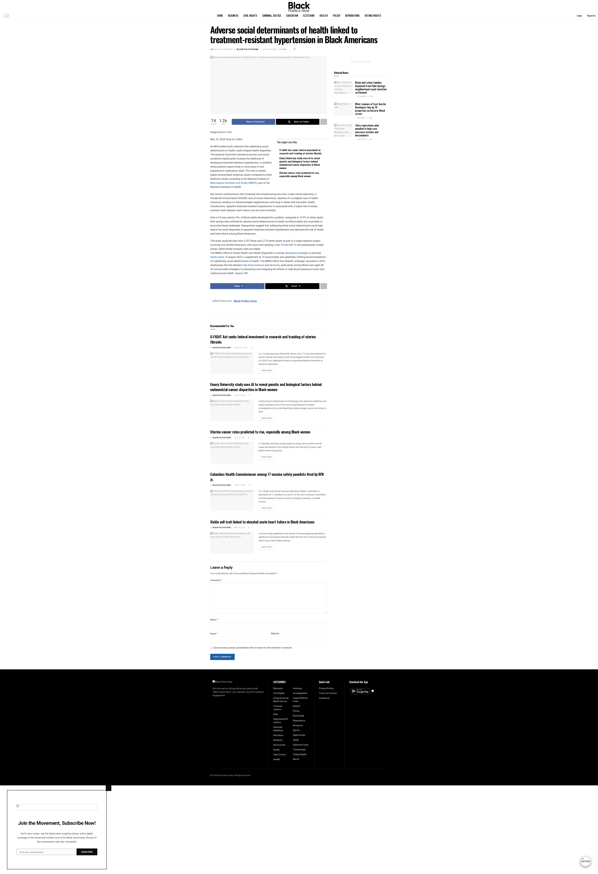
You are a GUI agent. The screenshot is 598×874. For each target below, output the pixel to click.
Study (296, 740)
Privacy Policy (326, 688)
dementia (275, 265)
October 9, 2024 (270, 49)
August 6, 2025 (240, 347)
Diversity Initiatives (278, 729)
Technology (299, 749)
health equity (217, 257)
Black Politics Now (247, 49)
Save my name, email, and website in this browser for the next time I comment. (252, 647)
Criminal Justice (271, 15)
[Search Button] (568, 15)
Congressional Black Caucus (281, 699)
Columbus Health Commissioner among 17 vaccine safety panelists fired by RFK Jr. (267, 476)
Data (275, 714)
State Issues (299, 735)
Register (591, 15)
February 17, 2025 (364, 118)
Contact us (324, 698)
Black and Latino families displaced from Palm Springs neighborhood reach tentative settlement (371, 87)
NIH (246, 273)
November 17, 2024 (364, 96)
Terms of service (328, 693)
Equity (276, 749)
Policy (336, 15)
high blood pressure (253, 265)
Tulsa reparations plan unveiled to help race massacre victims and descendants (367, 130)
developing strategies (296, 253)
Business (233, 15)
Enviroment (279, 745)
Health (324, 15)
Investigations (300, 693)
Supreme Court (300, 744)
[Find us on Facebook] (387, 775)
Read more (268, 370)
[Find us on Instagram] (383, 775)
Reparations (352, 15)
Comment (216, 580)
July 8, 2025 (239, 437)
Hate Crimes (279, 754)
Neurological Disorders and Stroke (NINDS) (233, 182)
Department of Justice (280, 720)
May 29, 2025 (239, 527)
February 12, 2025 (364, 139)
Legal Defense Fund (300, 699)
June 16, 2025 (240, 485)
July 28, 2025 (239, 395)
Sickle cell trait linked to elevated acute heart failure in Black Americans (262, 522)
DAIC (229, 132)
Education (292, 15)
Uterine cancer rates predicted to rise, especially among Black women (299, 174)
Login (579, 15)
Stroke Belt (287, 244)
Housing (297, 688)
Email (214, 633)
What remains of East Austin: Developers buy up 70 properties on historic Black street (370, 109)
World (296, 759)
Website (275, 633)
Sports (296, 730)
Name (214, 619)
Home (220, 15)
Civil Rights (250, 15)
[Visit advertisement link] (361, 57)
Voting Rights (373, 15)
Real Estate (298, 715)
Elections (309, 15)
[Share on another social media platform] (323, 122)
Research (298, 725)
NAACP (296, 706)
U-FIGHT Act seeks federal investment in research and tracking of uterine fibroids (300, 151)
